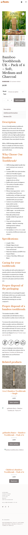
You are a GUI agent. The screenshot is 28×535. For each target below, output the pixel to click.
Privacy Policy (17, 524)
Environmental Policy (9, 522)
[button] (23, 14)
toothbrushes (18, 230)
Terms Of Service (8, 525)
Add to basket (19, 100)
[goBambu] (5, 2)
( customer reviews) (15, 81)
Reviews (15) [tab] (7, 116)
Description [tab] (7, 109)
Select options (14, 402)
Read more (14, 481)
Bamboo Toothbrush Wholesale (13, 352)
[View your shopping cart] (21, 2)
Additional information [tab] (11, 113)
